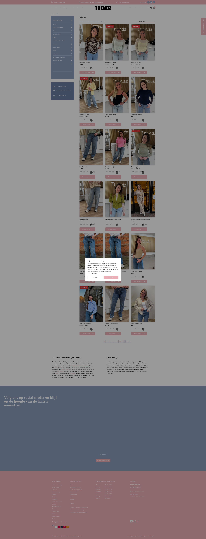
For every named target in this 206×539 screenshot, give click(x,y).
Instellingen (95, 277)
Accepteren (111, 277)
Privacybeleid (94, 273)
